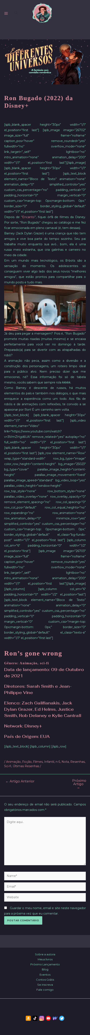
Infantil (49, 762)
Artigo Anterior (20, 781)
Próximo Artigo (79, 784)
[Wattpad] (55, 1018)
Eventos (45, 974)
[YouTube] (48, 1018)
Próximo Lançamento (45, 964)
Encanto (28, 217)
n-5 (58, 762)
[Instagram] (42, 1018)
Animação (13, 762)
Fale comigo (45, 989)
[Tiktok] (35, 1018)
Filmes (38, 762)
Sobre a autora (45, 954)
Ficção (27, 762)
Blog (45, 969)
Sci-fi (7, 766)
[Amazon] (28, 1018)
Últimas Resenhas (26, 766)
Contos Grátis (45, 979)
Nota (65, 762)
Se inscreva (45, 984)
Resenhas (77, 762)
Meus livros (45, 959)
